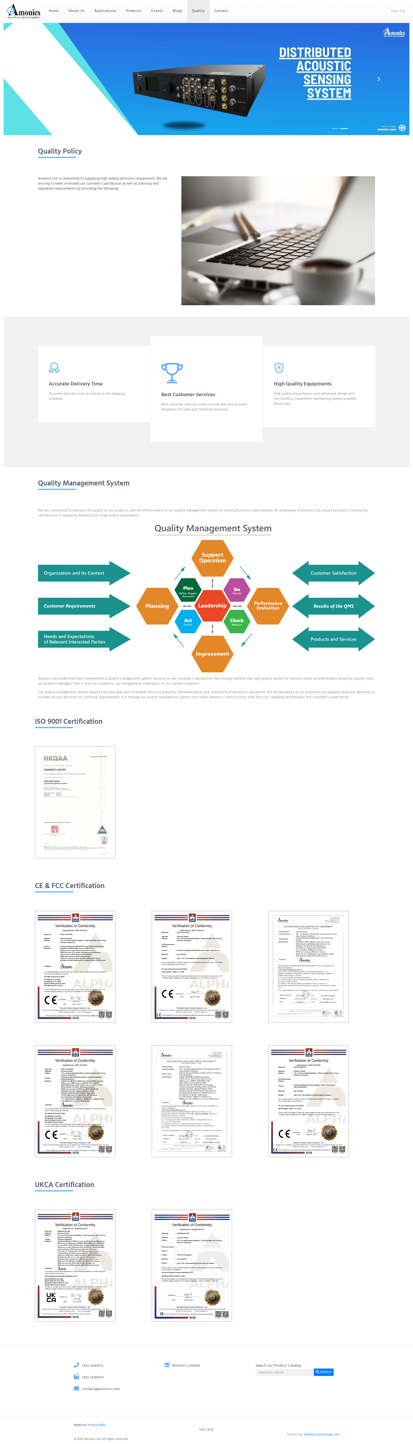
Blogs (177, 11)
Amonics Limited (186, 1366)
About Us (76, 11)
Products (134, 11)
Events (157, 11)
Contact (221, 11)
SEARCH (325, 1372)
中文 (402, 11)
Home (56, 11)
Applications (105, 11)
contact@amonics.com (101, 1389)
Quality (198, 11)
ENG (394, 11)
